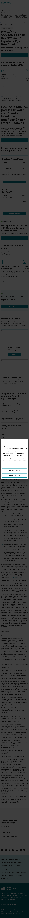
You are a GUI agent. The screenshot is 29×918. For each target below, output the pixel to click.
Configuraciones (13, 470)
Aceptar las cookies (14, 465)
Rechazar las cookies (14, 475)
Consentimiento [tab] (6, 441)
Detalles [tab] (15, 441)
